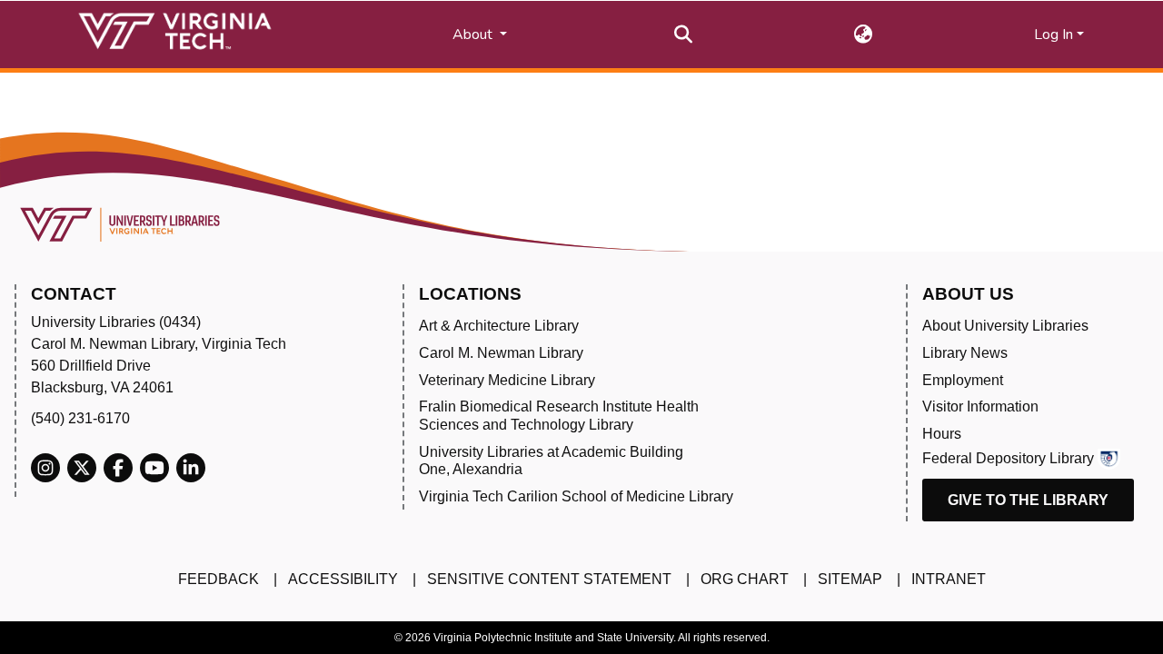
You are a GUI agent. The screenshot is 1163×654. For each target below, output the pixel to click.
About (474, 35)
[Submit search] (683, 34)
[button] (863, 34)
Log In (1053, 35)
